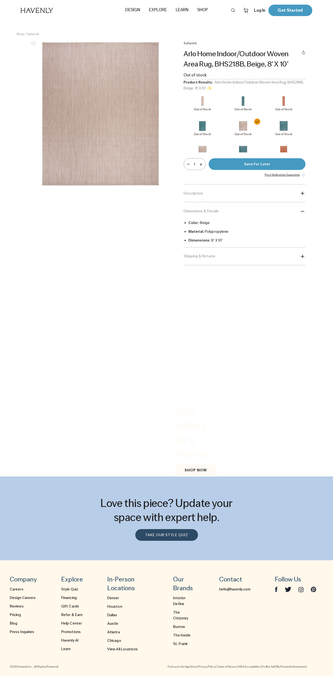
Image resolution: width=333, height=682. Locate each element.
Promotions (71, 632)
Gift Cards (70, 606)
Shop (20, 34)
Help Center (71, 623)
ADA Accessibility (249, 666)
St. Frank (180, 644)
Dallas (112, 615)
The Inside (182, 635)
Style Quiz (69, 589)
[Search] (233, 10)
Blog (13, 623)
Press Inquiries (22, 632)
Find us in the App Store (182, 666)
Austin (112, 623)
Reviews (17, 606)
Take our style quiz (166, 535)
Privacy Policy (207, 666)
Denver (113, 598)
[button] (101, 114)
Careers (16, 589)
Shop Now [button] (196, 470)
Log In (259, 10)
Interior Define (179, 601)
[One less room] (188, 164)
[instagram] (301, 589)
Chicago (114, 640)
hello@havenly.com (234, 589)
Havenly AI (69, 640)
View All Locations (122, 649)
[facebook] (276, 589)
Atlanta (113, 632)
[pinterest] (313, 589)
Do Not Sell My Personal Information (284, 666)
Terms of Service (227, 666)
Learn (66, 649)
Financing (69, 598)
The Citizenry (180, 615)
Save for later (257, 164)
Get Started (290, 10)
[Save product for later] (33, 47)
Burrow (179, 627)
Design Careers (23, 598)
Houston (114, 606)
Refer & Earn (71, 615)
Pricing (15, 615)
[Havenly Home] (52, 10)
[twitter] (288, 589)
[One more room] (201, 164)
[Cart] (246, 10)
